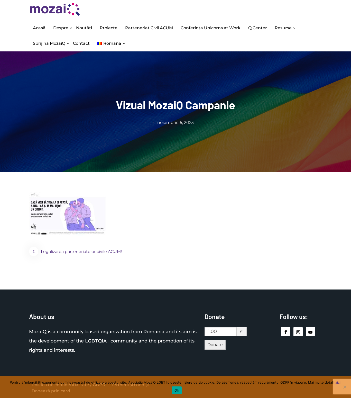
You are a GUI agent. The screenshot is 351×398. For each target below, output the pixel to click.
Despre (60, 27)
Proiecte (108, 27)
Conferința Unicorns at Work (211, 27)
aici (337, 382)
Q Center (257, 27)
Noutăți (84, 27)
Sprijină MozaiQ (49, 43)
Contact (81, 43)
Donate (215, 344)
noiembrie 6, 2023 (175, 122)
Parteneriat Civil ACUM (149, 27)
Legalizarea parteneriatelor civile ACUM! (81, 251)
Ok (176, 390)
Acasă (39, 27)
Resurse (283, 27)
